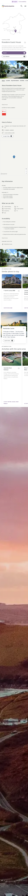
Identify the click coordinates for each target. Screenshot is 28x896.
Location (8, 80)
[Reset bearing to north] (26, 173)
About (3, 80)
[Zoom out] (26, 171)
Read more (5, 104)
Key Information (15, 80)
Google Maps (6, 136)
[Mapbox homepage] (4, 174)
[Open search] (21, 6)
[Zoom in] (26, 169)
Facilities (22, 80)
